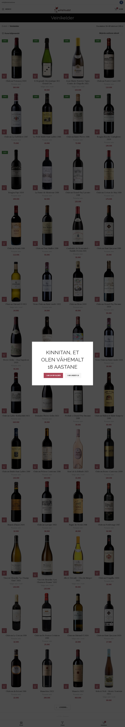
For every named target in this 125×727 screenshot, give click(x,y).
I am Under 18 (73, 375)
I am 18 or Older (53, 375)
